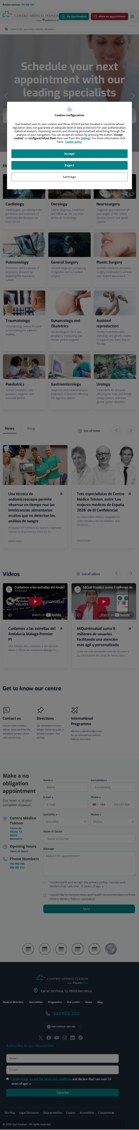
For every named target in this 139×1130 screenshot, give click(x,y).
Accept (69, 154)
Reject (69, 165)
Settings (69, 177)
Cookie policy (73, 142)
